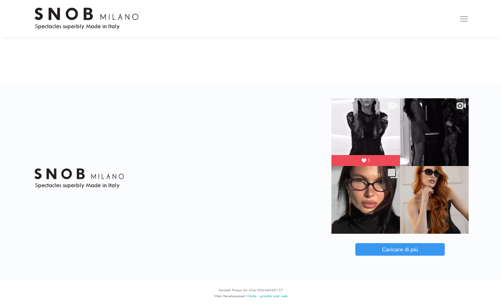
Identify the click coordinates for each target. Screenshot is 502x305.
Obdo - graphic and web (267, 296)
